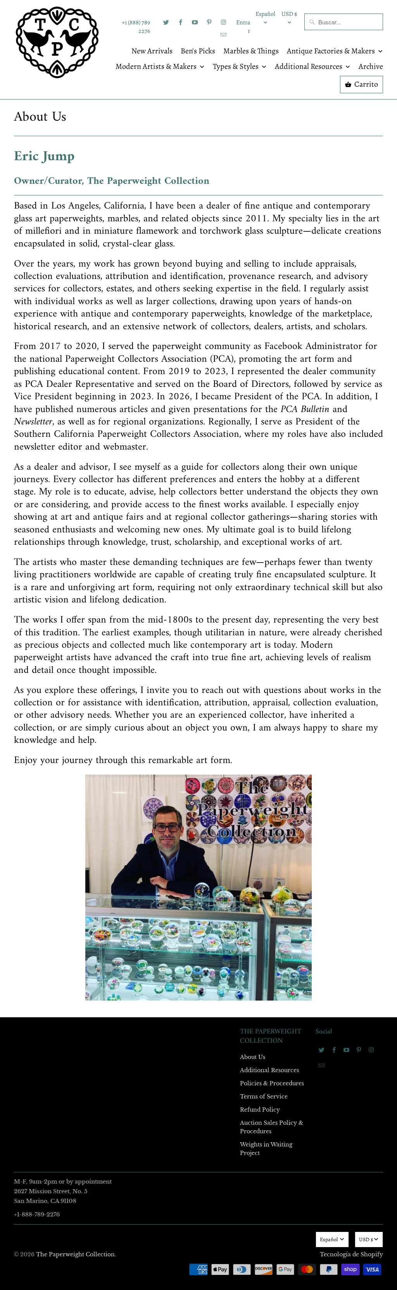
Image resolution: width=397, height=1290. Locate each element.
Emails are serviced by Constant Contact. (151, 774)
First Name (101, 576)
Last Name (100, 621)
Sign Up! (198, 795)
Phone (95, 665)
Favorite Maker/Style (112, 710)
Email (95, 532)
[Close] (310, 478)
